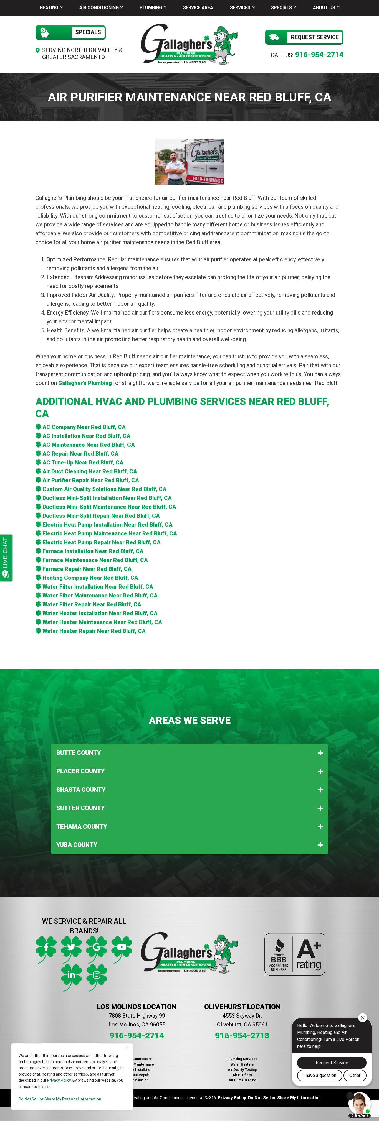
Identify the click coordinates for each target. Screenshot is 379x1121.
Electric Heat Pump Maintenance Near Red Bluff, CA (109, 533)
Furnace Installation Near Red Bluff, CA (92, 551)
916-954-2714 (319, 54)
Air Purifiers (242, 1075)
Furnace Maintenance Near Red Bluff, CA (95, 560)
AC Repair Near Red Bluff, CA (80, 453)
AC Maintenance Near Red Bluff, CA (88, 444)
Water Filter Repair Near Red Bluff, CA (91, 604)
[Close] (127, 1048)
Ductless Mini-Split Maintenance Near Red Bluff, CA (109, 507)
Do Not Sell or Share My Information (284, 1097)
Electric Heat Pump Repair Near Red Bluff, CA (101, 542)
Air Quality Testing (242, 1070)
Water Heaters (242, 1064)
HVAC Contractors (137, 1059)
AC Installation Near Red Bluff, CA (86, 436)
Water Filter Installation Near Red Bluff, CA (97, 586)
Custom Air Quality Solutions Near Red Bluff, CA (104, 489)
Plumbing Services (242, 1059)
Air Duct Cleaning (242, 1080)
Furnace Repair (137, 1075)
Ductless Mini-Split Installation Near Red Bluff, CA (107, 498)
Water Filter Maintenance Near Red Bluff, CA (100, 595)
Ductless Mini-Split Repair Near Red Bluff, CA (101, 515)
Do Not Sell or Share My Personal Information (60, 1099)
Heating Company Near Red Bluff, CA (90, 577)
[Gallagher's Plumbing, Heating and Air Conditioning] (189, 43)
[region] (72, 1076)
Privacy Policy (59, 1080)
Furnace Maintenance (137, 1064)
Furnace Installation (136, 1070)
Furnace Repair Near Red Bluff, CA (87, 569)
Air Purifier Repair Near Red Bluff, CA (90, 480)
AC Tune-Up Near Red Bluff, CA (82, 462)
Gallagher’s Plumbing (85, 383)
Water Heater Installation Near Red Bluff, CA (100, 613)
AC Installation (136, 1080)
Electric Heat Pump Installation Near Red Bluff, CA (107, 524)
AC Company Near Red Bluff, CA (84, 427)
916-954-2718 (242, 1035)
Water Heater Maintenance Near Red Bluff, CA (102, 622)
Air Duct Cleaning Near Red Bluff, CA (89, 471)
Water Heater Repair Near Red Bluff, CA (94, 631)
